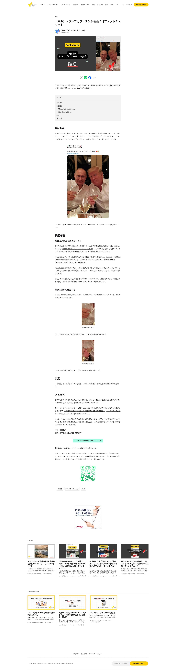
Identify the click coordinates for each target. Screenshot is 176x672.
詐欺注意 (75, 4)
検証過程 (59, 106)
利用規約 (84, 654)
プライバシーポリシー (96, 654)
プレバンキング (65, 4)
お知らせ (100, 4)
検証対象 (59, 103)
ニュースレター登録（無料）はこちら (88, 440)
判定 (58, 115)
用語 (93, 4)
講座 (106, 4)
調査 (112, 4)
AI (84, 489)
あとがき (59, 118)
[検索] (122, 4)
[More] (116, 4)
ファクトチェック (52, 4)
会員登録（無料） (141, 5)
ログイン (129, 4)
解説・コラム (85, 4)
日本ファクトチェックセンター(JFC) (73, 30)
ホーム (43, 4)
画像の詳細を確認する (64, 112)
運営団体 (76, 654)
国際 (56, 16)
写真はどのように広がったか (66, 109)
